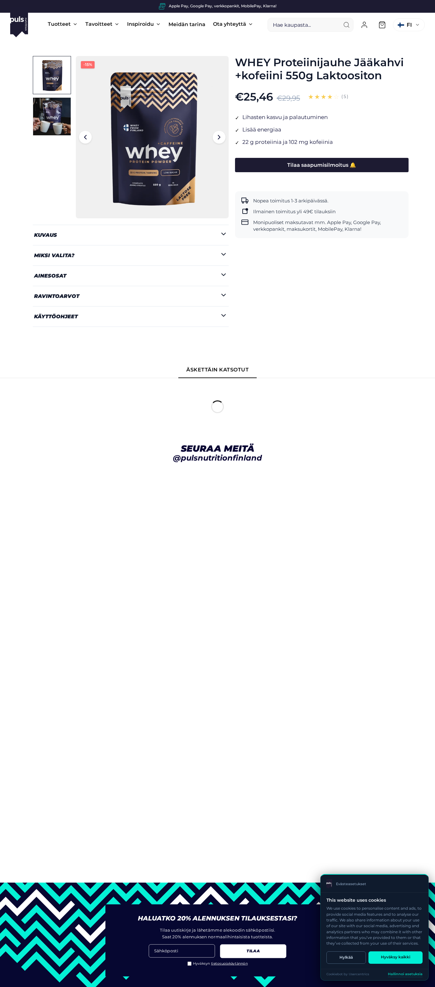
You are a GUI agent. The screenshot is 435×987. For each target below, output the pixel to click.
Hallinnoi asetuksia (405, 974)
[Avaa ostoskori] (382, 25)
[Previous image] (85, 137)
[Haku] (346, 25)
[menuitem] (63, 24)
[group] (217, 6)
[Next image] (219, 137)
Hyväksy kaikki (395, 957)
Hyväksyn (220, 963)
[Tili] (364, 25)
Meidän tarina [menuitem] (186, 24)
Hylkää (346, 957)
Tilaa (253, 951)
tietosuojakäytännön (229, 963)
